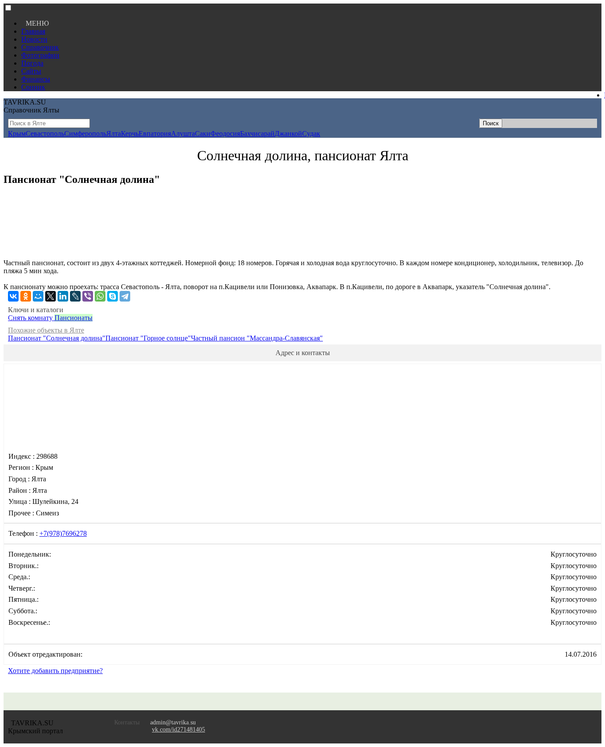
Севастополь (45, 133)
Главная (33, 31)
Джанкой (288, 133)
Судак (311, 133)
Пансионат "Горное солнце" (148, 338)
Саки (202, 133)
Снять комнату (31, 317)
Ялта (113, 133)
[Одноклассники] (25, 296)
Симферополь (85, 133)
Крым (17, 133)
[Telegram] (125, 296)
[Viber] (87, 296)
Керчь (130, 133)
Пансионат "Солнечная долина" (56, 338)
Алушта (183, 133)
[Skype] (112, 296)
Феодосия (225, 133)
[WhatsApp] (100, 296)
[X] (50, 296)
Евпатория (155, 133)
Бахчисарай (257, 133)
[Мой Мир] (38, 296)
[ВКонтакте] (13, 296)
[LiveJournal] (75, 296)
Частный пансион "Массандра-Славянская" (257, 338)
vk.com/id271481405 (178, 729)
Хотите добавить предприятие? (55, 670)
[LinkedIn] (63, 296)
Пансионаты (73, 317)
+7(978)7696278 (63, 533)
